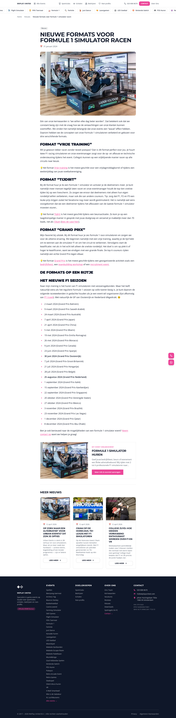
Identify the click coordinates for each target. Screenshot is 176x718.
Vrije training (61, 167)
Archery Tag (51, 597)
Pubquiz (49, 670)
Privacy (134, 714)
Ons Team (109, 590)
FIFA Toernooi (51, 620)
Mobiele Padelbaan (54, 654)
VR (47, 687)
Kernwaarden (110, 593)
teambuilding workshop (70, 264)
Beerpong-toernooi (53, 593)
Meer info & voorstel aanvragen (107, 472)
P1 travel (48, 297)
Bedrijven (79, 593)
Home (19, 17)
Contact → (109, 613)
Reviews (108, 600)
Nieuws (27, 17)
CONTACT (144, 3)
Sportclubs (79, 590)
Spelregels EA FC (111, 610)
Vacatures (108, 597)
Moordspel (50, 644)
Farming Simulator (53, 610)
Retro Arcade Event (54, 674)
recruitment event (99, 264)
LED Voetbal (51, 640)
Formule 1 (50, 623)
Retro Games (51, 677)
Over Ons (155, 3)
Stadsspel (50, 681)
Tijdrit (57, 214)
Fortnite (49, 627)
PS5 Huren (50, 667)
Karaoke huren (52, 634)
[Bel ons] (171, 356)
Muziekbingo (51, 657)
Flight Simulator (52, 617)
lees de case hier (70, 221)
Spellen (49, 590)
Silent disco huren (53, 684)
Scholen (78, 597)
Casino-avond (51, 607)
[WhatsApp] (171, 362)
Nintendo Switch (53, 664)
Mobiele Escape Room (55, 650)
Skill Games (50, 613)
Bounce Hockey (52, 600)
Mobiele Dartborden (54, 647)
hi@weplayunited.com (146, 594)
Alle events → (51, 701)
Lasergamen (51, 637)
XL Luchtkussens (52, 697)
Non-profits (79, 600)
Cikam (57, 221)
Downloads (109, 607)
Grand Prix (59, 260)
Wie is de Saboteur (53, 694)
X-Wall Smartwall (53, 691)
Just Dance (50, 630)
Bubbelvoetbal (52, 603)
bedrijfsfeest (46, 264)
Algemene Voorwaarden (149, 714)
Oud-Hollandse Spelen (55, 660)
